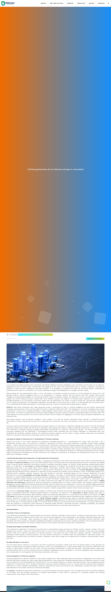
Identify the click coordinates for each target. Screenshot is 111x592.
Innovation (14, 334)
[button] (43, 3)
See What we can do (95, 338)
